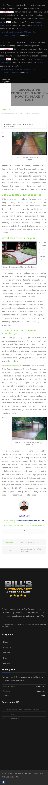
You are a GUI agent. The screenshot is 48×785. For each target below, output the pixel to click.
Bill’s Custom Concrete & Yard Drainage (30, 520)
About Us (7, 647)
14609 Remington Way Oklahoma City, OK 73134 (23, 710)
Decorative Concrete (32, 542)
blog (22, 542)
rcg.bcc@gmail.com (13, 718)
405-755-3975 (11, 714)
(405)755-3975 (17, 488)
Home (4, 109)
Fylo (16, 776)
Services (6, 652)
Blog (5, 658)
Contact (6, 663)
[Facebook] (24, 531)
